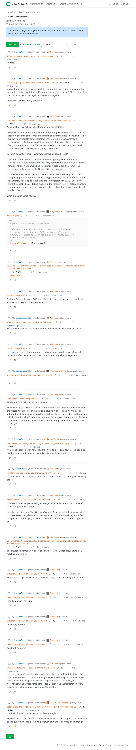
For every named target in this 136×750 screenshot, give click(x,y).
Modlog (73, 745)
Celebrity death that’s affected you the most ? (27, 574)
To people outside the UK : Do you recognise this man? (30, 56)
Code (108, 745)
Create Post (51, 3)
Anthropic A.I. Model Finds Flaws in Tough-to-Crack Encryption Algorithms (39, 120)
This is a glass (13, 216)
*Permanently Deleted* (17, 295)
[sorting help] (71, 44)
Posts (37, 44)
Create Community (69, 3)
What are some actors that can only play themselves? (30, 322)
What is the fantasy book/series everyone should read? (31, 668)
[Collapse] (9, 52)
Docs (101, 745)
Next (10, 737)
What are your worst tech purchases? (23, 399)
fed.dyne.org (19, 3)
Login (115, 3)
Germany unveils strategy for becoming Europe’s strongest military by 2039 (40, 443)
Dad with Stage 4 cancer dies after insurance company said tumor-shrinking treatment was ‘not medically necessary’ (46, 542)
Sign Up (125, 3)
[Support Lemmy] (82, 3)
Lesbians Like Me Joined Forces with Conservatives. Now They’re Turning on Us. (42, 707)
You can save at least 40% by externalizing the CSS (29, 375)
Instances (92, 745)
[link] (62, 56)
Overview (12, 44)
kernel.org (15, 275)
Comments (25, 44)
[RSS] (75, 44)
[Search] (110, 3)
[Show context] (57, 56)
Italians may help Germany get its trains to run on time (30, 82)
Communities (36, 3)
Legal (82, 745)
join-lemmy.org (121, 745)
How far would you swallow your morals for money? (29, 473)
